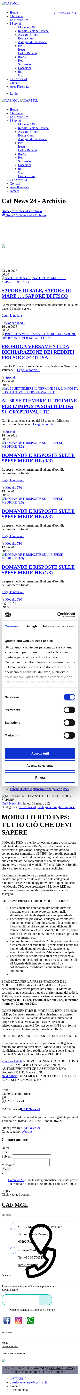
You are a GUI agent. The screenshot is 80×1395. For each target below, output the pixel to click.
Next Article (9, 1076)
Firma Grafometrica (55, 1371)
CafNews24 (16, 1180)
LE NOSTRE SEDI (21, 1299)
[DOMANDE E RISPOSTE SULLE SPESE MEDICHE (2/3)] (40, 502)
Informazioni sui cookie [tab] (60, 626)
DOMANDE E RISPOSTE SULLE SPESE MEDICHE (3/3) (38, 458)
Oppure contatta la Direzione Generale (32, 1309)
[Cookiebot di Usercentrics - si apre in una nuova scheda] (57, 614)
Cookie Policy (31, 1371)
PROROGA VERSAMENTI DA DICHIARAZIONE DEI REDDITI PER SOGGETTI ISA (38, 352)
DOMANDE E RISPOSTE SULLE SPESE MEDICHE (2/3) (38, 513)
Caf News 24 (27, 807)
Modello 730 (13, 487)
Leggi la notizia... (13, 315)
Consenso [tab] (12, 626)
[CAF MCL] (10, 3)
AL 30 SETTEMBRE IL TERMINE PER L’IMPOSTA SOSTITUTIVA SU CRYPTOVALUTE (39, 406)
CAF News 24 (11, 803)
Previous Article (12, 1061)
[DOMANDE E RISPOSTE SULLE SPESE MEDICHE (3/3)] (40, 446)
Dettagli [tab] (31, 626)
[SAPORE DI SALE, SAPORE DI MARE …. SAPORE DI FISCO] (40, 282)
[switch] (69, 710)
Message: (8, 1165)
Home (6, 211)
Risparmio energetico (47, 789)
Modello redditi (15, 323)
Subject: (7, 1156)
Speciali (10, 377)
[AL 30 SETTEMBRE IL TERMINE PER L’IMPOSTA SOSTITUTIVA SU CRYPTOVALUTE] (40, 392)
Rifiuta (40, 777)
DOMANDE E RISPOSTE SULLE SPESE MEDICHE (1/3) (38, 569)
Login (14, 93)
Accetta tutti (40, 753)
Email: (6, 1152)
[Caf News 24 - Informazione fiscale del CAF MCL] (3, 245)
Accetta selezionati (40, 765)
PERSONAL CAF (66, 13)
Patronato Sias (10, 1346)
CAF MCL (15, 1205)
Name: (6, 1148)
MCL (5, 1342)
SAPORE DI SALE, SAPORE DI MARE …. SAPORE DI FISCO (36, 293)
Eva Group (56, 1368)
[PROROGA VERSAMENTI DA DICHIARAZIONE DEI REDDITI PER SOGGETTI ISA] (40, 337)
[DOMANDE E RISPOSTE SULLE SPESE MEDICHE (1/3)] (40, 558)
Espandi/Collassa (21, 789)
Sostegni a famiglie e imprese (56, 807)
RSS (66, 789)
